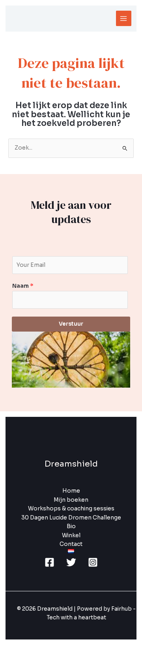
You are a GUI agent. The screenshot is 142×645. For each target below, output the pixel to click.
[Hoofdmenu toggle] (123, 18)
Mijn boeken (71, 500)
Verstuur (71, 324)
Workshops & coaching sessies (71, 508)
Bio (71, 526)
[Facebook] (49, 562)
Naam (23, 286)
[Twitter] (71, 562)
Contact (71, 544)
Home (71, 491)
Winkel (71, 535)
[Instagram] (93, 562)
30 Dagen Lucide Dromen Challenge (71, 517)
